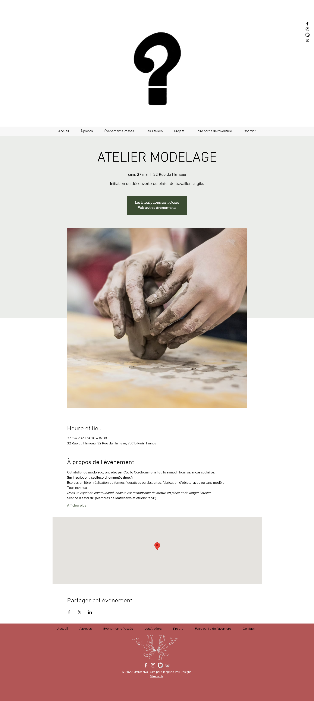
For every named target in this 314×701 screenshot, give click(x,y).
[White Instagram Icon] (153, 665)
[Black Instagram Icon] (307, 29)
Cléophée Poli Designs (176, 671)
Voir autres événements (157, 208)
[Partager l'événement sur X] (80, 612)
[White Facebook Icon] (146, 665)
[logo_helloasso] (307, 34)
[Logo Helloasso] (160, 665)
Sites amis (156, 676)
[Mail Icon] (307, 40)
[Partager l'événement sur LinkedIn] (90, 612)
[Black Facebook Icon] (307, 23)
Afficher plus (76, 505)
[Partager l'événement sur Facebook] (69, 612)
